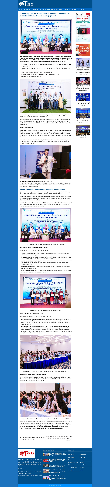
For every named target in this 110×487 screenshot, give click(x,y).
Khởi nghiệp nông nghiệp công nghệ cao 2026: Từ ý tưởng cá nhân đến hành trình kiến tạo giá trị (57, 454)
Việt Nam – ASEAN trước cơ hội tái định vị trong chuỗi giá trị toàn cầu (36, 72)
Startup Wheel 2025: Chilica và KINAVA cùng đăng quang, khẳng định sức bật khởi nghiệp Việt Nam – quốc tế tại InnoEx (59, 438)
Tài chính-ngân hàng (45, 9)
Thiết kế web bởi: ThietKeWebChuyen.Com (55, 485)
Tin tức (20, 9)
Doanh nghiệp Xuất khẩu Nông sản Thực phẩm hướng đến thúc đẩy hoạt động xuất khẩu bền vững (57, 471)
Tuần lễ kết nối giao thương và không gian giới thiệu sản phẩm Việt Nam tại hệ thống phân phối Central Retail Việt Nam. (57, 477)
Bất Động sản (27, 9)
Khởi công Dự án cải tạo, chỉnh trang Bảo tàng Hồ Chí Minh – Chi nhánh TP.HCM (57, 460)
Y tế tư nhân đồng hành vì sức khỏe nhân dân (31, 76)
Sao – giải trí (59, 9)
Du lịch (53, 9)
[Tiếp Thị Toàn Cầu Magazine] (26, 3)
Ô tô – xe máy (80, 9)
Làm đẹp (73, 9)
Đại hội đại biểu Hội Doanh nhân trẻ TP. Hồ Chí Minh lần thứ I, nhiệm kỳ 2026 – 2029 (40, 74)
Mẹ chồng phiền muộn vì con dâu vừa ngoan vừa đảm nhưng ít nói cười (57, 466)
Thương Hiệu (35, 9)
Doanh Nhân (67, 9)
